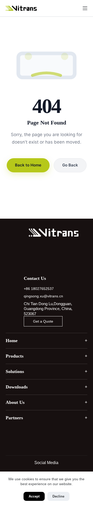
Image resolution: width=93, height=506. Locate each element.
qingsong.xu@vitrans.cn (43, 296)
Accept (34, 496)
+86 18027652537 (39, 289)
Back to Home (28, 165)
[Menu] (85, 8)
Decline (58, 496)
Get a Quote (43, 321)
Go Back (70, 165)
